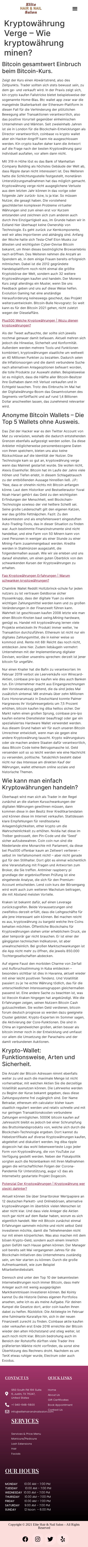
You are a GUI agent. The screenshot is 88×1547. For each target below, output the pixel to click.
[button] (75, 8)
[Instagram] (38, 1539)
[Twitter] (50, 1539)
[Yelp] (63, 1539)
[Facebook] (25, 1539)
